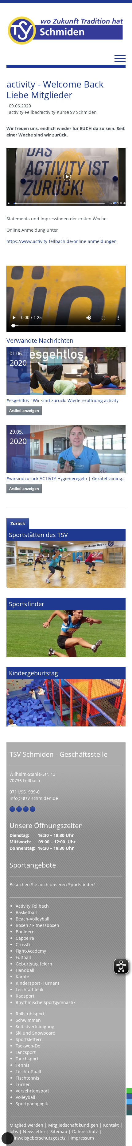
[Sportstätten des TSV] (66, 558)
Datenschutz (85, 1131)
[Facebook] (12, 809)
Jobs (14, 1131)
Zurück (17, 523)
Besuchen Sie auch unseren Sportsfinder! (52, 884)
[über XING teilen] (129, 1112)
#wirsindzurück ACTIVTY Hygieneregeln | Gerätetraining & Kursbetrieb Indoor (66, 478)
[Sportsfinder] (66, 627)
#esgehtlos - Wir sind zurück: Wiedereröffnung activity (62, 400)
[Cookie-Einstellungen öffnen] (8, 1138)
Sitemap (58, 1131)
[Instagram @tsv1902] (19, 809)
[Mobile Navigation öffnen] (120, 58)
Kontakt (111, 1125)
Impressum (82, 1138)
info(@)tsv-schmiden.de (34, 798)
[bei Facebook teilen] (129, 1096)
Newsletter (34, 1131)
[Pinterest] (26, 809)
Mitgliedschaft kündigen (73, 1125)
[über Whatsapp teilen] (129, 1090)
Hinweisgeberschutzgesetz (38, 1138)
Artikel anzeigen (24, 410)
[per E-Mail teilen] (129, 1107)
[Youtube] (32, 809)
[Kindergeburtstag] (66, 696)
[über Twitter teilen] (129, 1101)
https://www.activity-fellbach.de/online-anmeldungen (61, 241)
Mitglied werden (26, 1125)
